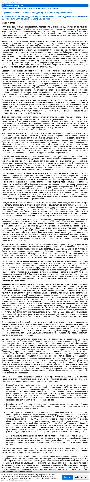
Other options (81, 477)
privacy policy (35, 478)
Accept (67, 477)
